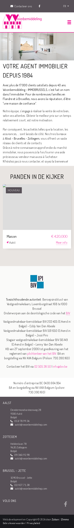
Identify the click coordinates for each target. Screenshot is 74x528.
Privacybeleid (33, 523)
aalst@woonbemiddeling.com (31, 424)
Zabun (55, 519)
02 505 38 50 (42, 366)
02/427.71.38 (22, 484)
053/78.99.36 (22, 420)
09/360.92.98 (22, 454)
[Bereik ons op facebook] (65, 505)
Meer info (61, 242)
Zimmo (65, 519)
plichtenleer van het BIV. (42, 353)
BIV (68, 313)
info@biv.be (60, 366)
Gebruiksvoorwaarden (14, 523)
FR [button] (65, 6)
